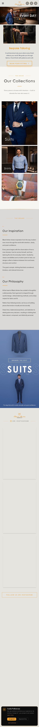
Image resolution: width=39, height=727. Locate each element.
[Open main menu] (3, 3)
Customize (13, 723)
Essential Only (23, 719)
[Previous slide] (4, 16)
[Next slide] (35, 16)
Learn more (10, 715)
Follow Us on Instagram (19, 595)
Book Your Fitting (18, 63)
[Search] (27, 3)
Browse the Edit (19, 360)
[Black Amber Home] (19, 3)
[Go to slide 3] (21, 19)
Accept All (12, 719)
